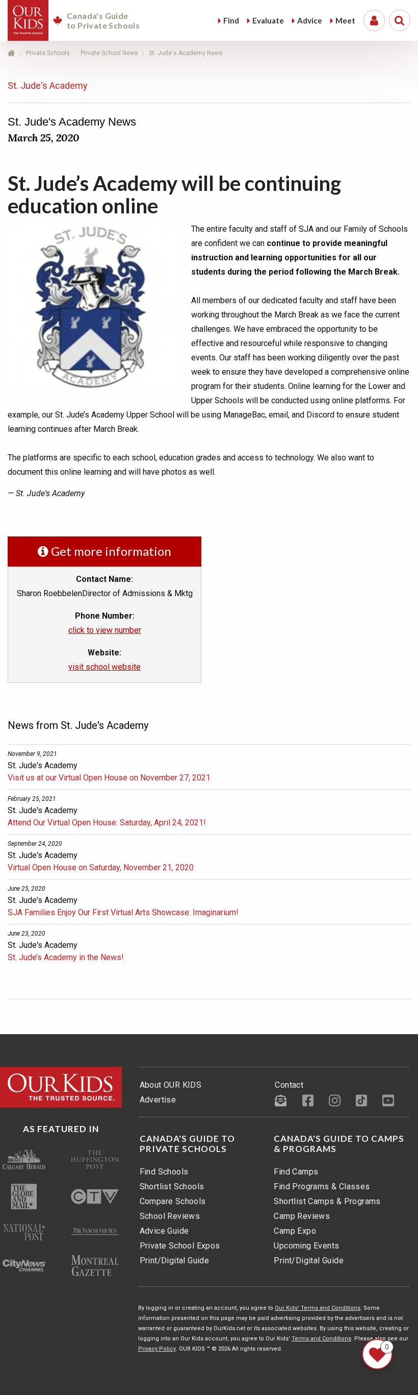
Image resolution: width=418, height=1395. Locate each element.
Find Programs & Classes (322, 1186)
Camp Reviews (302, 1216)
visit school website (104, 667)
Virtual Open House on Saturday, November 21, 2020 (101, 867)
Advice (309, 20)
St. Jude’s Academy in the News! (66, 957)
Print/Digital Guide (175, 1260)
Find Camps (296, 1172)
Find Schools (164, 1172)
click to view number (104, 630)
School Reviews (170, 1216)
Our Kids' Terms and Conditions (317, 1308)
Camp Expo (295, 1231)
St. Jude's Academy (48, 85)
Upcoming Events (306, 1246)
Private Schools (48, 53)
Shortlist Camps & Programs (327, 1201)
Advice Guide (164, 1231)
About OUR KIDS (171, 1085)
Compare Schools (173, 1201)
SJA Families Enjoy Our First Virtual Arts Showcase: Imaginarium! (123, 912)
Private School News (109, 53)
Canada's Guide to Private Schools (187, 1144)
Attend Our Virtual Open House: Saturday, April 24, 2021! (107, 822)
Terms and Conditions (321, 1338)
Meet (345, 20)
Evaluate (268, 20)
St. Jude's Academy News (186, 53)
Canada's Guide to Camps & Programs (339, 1144)
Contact (289, 1085)
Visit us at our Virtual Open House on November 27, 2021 (109, 777)
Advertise (158, 1100)
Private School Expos (180, 1246)
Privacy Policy (157, 1348)
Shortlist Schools (172, 1186)
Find (231, 20)
